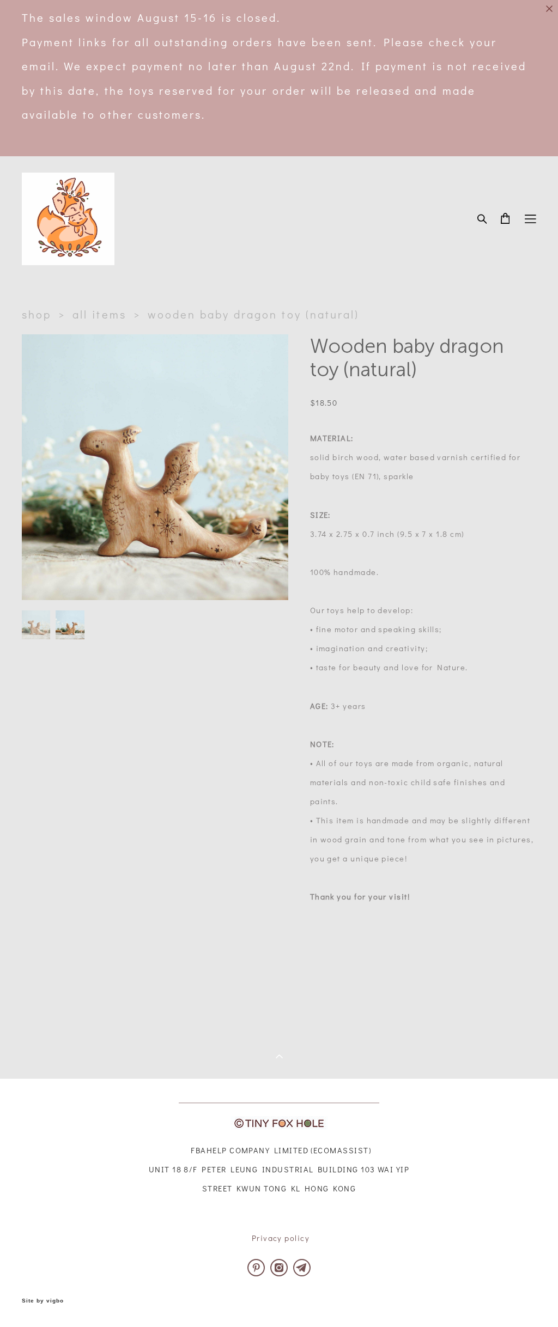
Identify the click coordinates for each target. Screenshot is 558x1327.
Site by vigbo (43, 1301)
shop (36, 314)
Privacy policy (281, 1238)
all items (99, 314)
